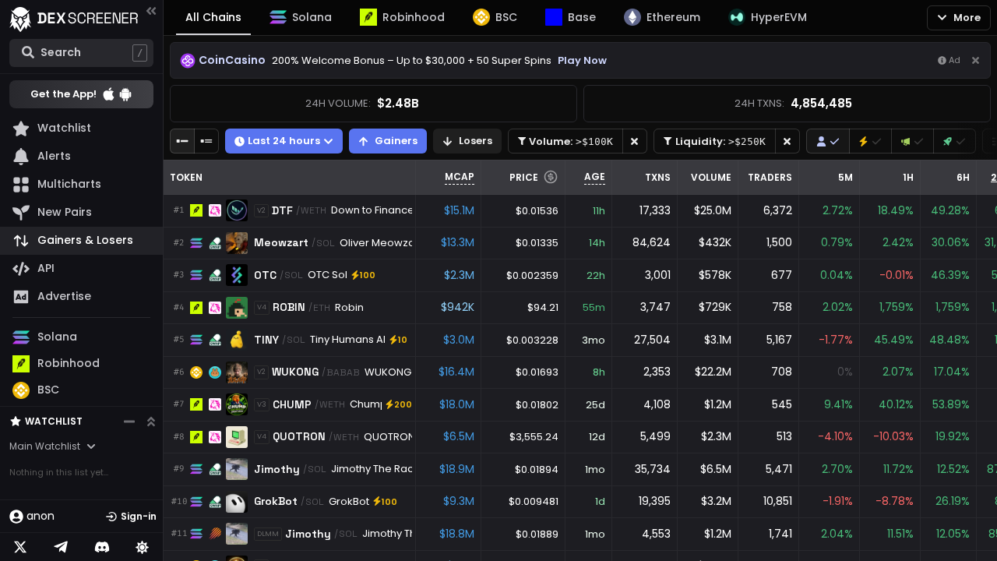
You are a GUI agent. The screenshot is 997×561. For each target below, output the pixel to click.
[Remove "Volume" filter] (634, 141)
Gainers (396, 140)
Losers (475, 140)
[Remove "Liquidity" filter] (787, 141)
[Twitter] (20, 547)
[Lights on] (142, 547)
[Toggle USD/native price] (550, 177)
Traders (770, 177)
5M (845, 177)
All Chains (213, 17)
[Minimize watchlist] (129, 421)
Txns (658, 177)
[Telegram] (61, 547)
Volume (711, 177)
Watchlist (54, 421)
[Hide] (976, 60)
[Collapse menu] (151, 10)
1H (908, 177)
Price (523, 177)
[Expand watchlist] (151, 421)
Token (186, 177)
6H (963, 177)
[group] (828, 141)
